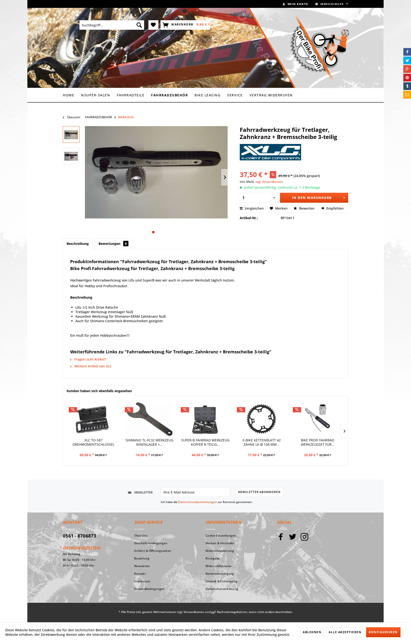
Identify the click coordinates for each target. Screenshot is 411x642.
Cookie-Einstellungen (221, 535)
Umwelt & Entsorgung (221, 581)
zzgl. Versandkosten (269, 182)
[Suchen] (139, 25)
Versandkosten (194, 612)
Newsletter (142, 566)
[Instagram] (304, 539)
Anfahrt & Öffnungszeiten (152, 551)
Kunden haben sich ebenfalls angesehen (99, 391)
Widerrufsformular (219, 566)
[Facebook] (280, 539)
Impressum (142, 581)
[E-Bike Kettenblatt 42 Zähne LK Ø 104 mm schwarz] (261, 419)
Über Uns (140, 535)
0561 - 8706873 (79, 536)
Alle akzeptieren (345, 632)
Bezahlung (141, 558)
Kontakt (140, 574)
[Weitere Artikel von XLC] (270, 152)
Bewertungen (112, 243)
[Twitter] (292, 539)
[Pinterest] (407, 77)
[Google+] (407, 69)
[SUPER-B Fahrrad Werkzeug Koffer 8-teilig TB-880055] (205, 419)
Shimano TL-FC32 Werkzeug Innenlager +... (149, 442)
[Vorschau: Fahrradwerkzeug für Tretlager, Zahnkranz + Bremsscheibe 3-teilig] (71, 156)
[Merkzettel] (153, 25)
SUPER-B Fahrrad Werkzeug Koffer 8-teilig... (205, 442)
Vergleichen (254, 208)
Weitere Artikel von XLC (92, 366)
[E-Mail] (407, 95)
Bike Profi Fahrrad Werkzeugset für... (317, 442)
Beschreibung (78, 243)
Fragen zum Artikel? (89, 359)
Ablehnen (312, 632)
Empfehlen (334, 208)
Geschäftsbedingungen (150, 543)
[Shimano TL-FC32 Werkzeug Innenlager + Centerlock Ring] (149, 419)
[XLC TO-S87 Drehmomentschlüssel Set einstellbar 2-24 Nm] (93, 419)
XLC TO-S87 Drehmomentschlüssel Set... (93, 443)
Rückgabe (213, 558)
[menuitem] (295, 4)
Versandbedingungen (149, 589)
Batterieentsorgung (220, 574)
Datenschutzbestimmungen (197, 502)
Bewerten (306, 208)
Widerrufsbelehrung (220, 551)
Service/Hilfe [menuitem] (332, 4)
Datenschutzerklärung (222, 589)
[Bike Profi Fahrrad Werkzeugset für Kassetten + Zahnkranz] (317, 419)
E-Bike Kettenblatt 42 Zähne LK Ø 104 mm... (262, 442)
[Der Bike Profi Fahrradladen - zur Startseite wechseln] (319, 47)
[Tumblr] (407, 86)
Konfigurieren (383, 632)
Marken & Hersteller (220, 543)
